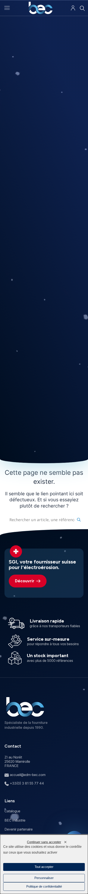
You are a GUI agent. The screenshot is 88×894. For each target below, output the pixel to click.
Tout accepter (44, 867)
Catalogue (12, 811)
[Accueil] (40, 8)
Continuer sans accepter (44, 842)
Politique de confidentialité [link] (44, 886)
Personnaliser (44, 878)
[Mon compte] (73, 8)
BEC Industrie (14, 820)
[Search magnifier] (79, 520)
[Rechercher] (82, 8)
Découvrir (24, 580)
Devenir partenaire (18, 829)
